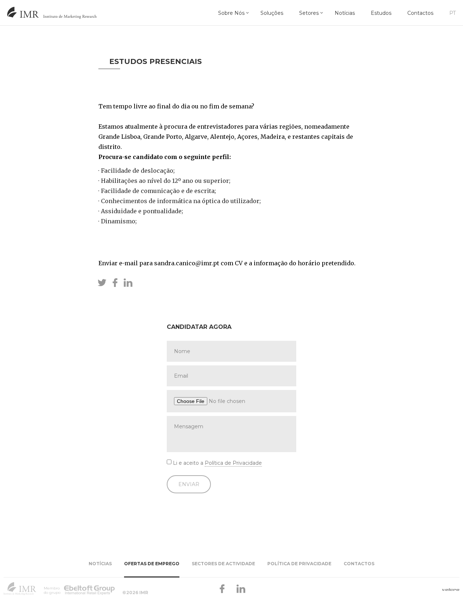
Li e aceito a (217, 462)
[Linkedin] (241, 588)
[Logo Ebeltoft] (89, 588)
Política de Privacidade (233, 463)
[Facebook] (222, 588)
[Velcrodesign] (450, 589)
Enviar (188, 484)
